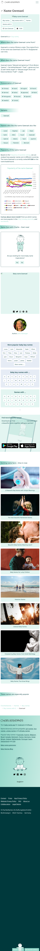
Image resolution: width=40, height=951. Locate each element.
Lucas (6, 349)
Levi (21, 353)
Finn (4, 353)
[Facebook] (18, 774)
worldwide (4, 221)
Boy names (6, 20)
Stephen (15, 131)
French (34, 88)
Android (21, 725)
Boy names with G (17, 20)
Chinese (5, 88)
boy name (14, 37)
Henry (10, 360)
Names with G (7, 24)
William (32, 357)
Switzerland (5, 741)
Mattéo (29, 360)
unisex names (11, 731)
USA (19, 219)
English (24, 88)
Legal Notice (16, 804)
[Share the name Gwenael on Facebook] (13, 312)
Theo (9, 353)
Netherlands (16, 739)
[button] (4, 291)
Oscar (11, 357)
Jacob (16, 360)
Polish (35, 92)
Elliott (34, 353)
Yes (17, 262)
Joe (24, 131)
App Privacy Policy (20, 798)
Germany (27, 737)
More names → (19, 364)
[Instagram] (24, 774)
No (22, 262)
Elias (15, 353)
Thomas (27, 353)
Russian (18, 96)
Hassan (6, 143)
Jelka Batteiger (23, 333)
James (22, 360)
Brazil (3, 737)
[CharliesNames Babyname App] (10, 2)
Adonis (15, 139)
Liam (11, 349)
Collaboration (5, 804)
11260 (20, 28)
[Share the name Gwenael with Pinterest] (23, 312)
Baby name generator (8, 745)
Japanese (25, 92)
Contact (3, 798)
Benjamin (19, 357)
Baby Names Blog (7, 749)
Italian (15, 92)
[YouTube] (21, 774)
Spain (30, 739)
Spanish (28, 96)
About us (26, 801)
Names (28, 20)
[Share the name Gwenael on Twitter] (16, 312)
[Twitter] (14, 774)
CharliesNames (6, 706)
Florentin (16, 143)
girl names (29, 729)
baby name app (20, 421)
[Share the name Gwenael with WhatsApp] (20, 312)
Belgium (33, 735)
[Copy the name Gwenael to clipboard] (26, 312)
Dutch (15, 88)
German (5, 92)
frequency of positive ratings (20, 155)
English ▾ (20, 782)
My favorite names (31, 949)
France (21, 737)
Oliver (33, 349)
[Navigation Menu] (37, 2)
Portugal (24, 739)
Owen (31, 131)
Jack (5, 357)
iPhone (29, 725)
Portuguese (7, 96)
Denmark (14, 737)
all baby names (24, 731)
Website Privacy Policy (8, 801)
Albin (13, 135)
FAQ (19, 801)
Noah (27, 349)
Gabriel (6, 139)
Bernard (26, 143)
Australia (30, 219)
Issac (26, 357)
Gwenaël (6, 116)
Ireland (8, 739)
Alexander (19, 349)
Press (10, 798)
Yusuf (22, 135)
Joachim (33, 139)
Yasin (24, 139)
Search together (18, 949)
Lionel (5, 131)
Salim (5, 135)
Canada (24, 219)
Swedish (6, 100)
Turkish (15, 100)
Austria (26, 735)
